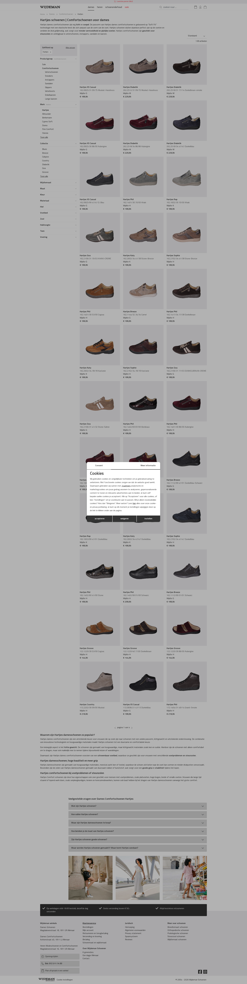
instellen (148, 519)
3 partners (126, 486)
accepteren (100, 519)
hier (134, 504)
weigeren (124, 519)
